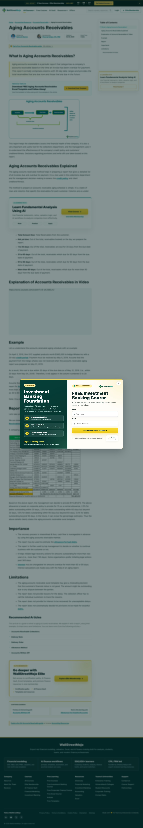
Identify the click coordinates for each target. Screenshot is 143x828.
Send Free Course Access (95, 430)
